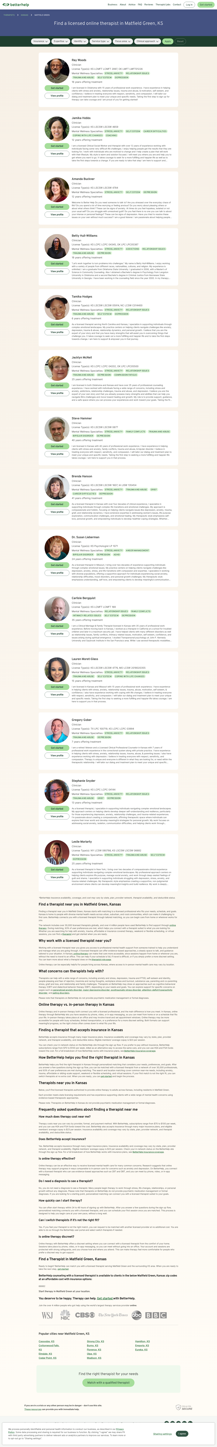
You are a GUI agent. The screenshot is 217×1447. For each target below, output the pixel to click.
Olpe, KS (92, 1353)
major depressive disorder (96, 990)
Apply (168, 41)
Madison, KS (94, 1357)
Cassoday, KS (46, 1341)
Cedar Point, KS (47, 1357)
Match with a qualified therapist (108, 1383)
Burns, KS (92, 1345)
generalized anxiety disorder (67, 990)
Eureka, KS (141, 1349)
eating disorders (60, 993)
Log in (189, 4)
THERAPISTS (9, 15)
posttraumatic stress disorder (125, 990)
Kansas (24, 15)
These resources (32, 1409)
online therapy (80, 953)
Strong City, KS (95, 1341)
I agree (182, 1433)
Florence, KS (94, 1349)
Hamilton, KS (142, 1341)
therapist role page (101, 959)
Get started (206, 4)
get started (106, 1076)
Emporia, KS (142, 1345)
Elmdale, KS (45, 1353)
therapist (66, 934)
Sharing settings (162, 1433)
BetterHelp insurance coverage (139, 1051)
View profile (57, 95)
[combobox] (40, 41)
